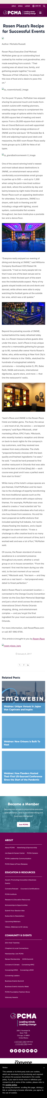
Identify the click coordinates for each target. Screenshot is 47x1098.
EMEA (20, 6)
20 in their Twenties (12, 943)
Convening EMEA (11, 970)
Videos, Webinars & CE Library (16, 927)
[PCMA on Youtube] (27, 1050)
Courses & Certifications (30, 889)
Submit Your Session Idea (14, 911)
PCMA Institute (11, 894)
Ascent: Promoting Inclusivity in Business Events (20, 881)
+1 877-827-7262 (20, 1042)
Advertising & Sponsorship (27, 848)
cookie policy (11, 1085)
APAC (14, 6)
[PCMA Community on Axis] (35, 1050)
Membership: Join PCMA (14, 954)
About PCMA (10, 848)
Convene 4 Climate (12, 965)
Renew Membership (12, 959)
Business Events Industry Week (17, 986)
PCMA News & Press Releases (16, 864)
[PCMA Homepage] (23, 12)
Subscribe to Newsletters (14, 916)
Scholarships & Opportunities (16, 905)
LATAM (27, 6)
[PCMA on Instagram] (23, 1050)
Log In (38, 6)
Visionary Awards (11, 997)
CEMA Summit (27, 959)
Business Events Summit (14, 981)
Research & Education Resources (17, 900)
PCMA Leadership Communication (18, 858)
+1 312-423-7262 (21, 1044)
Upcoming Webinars (12, 921)
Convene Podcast (11, 889)
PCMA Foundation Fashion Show (17, 992)
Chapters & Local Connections (16, 948)
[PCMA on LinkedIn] (19, 1050)
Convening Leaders (12, 976)
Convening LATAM (27, 970)
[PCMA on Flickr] (31, 1050)
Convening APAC (28, 965)
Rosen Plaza (38, 638)
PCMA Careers (32, 853)
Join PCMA (23, 824)
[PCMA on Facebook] (11, 1050)
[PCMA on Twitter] (15, 1050)
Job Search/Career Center (15, 853)
